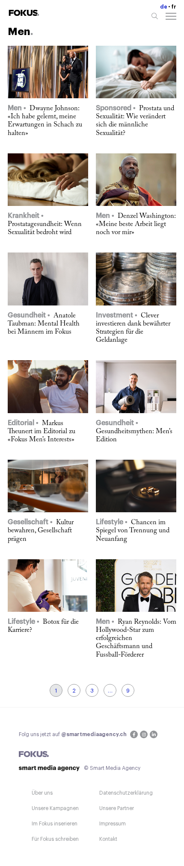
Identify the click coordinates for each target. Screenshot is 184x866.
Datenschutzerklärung (126, 793)
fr (173, 6)
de (163, 6)
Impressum (112, 823)
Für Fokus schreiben (55, 839)
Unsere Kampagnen (55, 808)
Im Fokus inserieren (54, 823)
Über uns (42, 793)
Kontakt (108, 839)
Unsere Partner (116, 808)
